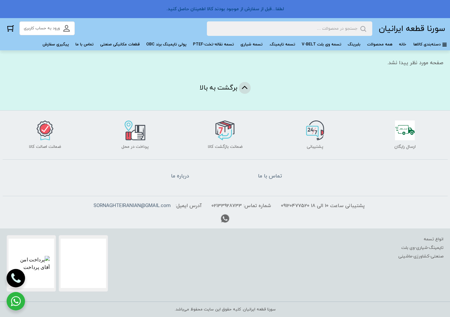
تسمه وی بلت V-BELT (321, 44)
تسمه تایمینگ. (282, 44)
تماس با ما (84, 44)
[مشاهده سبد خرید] (10, 28)
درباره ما (180, 176)
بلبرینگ (354, 44)
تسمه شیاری (251, 44)
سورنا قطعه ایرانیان (412, 29)
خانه (402, 44)
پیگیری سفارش (55, 44)
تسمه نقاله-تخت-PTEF (213, 44)
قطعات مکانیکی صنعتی (120, 44)
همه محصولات (379, 44)
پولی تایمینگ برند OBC (166, 44)
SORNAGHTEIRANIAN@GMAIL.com (132, 205)
